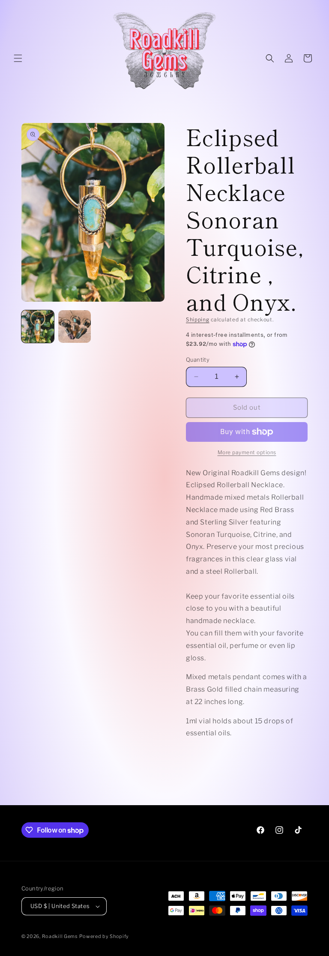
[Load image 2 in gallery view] (74, 326)
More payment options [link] (247, 452)
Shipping (197, 319)
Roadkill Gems (60, 936)
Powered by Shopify (104, 936)
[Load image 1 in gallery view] (37, 326)
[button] (18, 58)
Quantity (197, 359)
